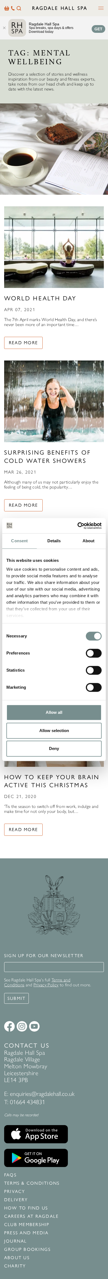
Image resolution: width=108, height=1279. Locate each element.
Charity (15, 1266)
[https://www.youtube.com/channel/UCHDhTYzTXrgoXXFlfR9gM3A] (34, 1026)
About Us (17, 1257)
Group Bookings (27, 1249)
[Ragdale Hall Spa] (59, 8)
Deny (54, 748)
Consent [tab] (19, 540)
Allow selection (54, 730)
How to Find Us (26, 1208)
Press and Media (26, 1232)
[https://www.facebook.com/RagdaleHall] (9, 1026)
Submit (16, 998)
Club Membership (27, 1224)
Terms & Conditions (32, 1183)
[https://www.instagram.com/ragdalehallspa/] (22, 1026)
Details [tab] (54, 540)
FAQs (10, 1175)
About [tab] (89, 540)
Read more (23, 342)
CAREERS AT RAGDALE (31, 1216)
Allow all (54, 712)
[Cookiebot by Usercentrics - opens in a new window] (78, 525)
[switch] (94, 653)
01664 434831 (27, 1102)
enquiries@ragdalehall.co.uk (42, 1094)
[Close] (4, 28)
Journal (15, 1241)
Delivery (16, 1199)
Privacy (14, 1191)
